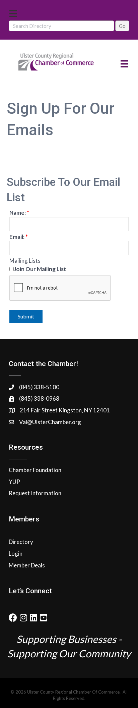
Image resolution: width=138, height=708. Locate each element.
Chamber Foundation (35, 469)
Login (15, 553)
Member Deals (27, 565)
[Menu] (13, 13)
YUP (14, 481)
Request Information (35, 493)
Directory (21, 541)
